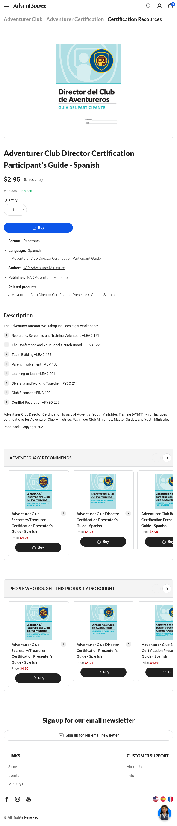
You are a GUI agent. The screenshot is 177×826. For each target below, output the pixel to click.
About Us (134, 767)
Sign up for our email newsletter (92, 735)
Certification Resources (135, 19)
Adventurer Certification (75, 19)
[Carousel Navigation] (87, 457)
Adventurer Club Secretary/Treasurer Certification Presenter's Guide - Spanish (32, 522)
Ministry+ (16, 784)
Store (12, 767)
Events (13, 775)
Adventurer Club (23, 19)
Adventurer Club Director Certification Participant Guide (56, 258)
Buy (41, 227)
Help (130, 775)
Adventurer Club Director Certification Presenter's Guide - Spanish (64, 295)
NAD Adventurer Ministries (44, 268)
